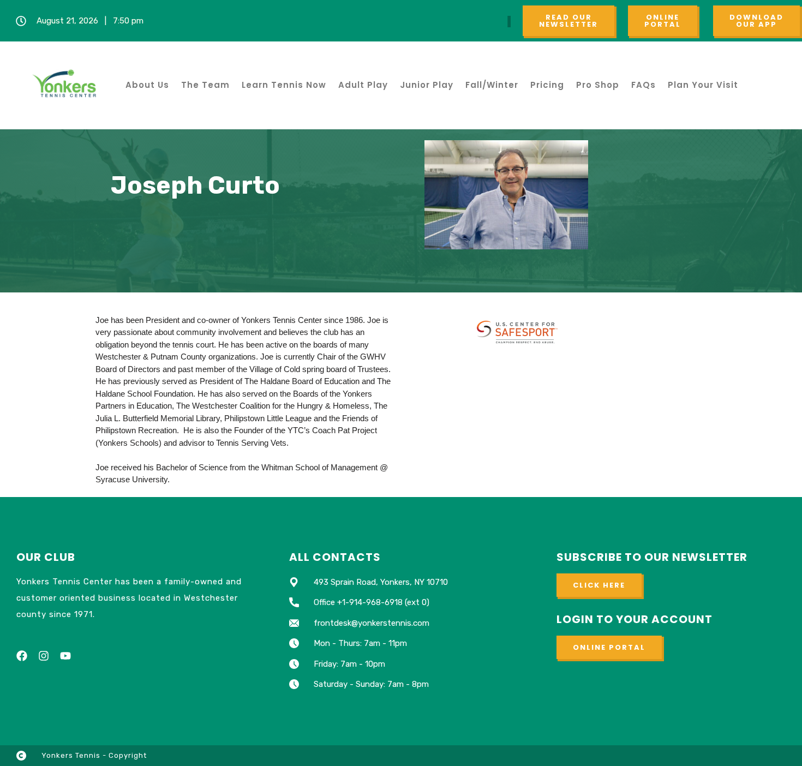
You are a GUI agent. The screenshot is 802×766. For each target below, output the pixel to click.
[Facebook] (22, 656)
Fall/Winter (491, 85)
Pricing (547, 85)
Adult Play (363, 85)
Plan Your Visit (703, 85)
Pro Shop (597, 85)
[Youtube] (65, 656)
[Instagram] (44, 656)
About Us (147, 85)
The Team (205, 85)
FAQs (643, 85)
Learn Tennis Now (284, 85)
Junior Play (426, 85)
